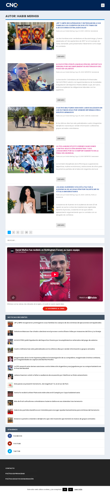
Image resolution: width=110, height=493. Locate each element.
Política (93, 195)
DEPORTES (88, 72)
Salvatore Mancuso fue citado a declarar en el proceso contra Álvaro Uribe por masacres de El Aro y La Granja (57, 331)
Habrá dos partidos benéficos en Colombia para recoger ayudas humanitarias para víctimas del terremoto (56, 410)
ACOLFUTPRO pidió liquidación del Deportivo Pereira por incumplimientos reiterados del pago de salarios (79, 66)
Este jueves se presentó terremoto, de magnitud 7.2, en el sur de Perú (41, 384)
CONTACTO (10, 468)
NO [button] (71, 489)
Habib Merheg (70, 31)
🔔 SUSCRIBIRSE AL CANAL (55, 308)
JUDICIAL (87, 31)
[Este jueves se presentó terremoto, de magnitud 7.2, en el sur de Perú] (10, 385)
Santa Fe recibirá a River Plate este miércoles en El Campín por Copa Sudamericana (47, 393)
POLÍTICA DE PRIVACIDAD (15, 474)
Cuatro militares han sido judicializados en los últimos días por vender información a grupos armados (79, 110)
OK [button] (65, 489)
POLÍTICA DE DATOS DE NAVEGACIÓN (19, 479)
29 (26, 232)
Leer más (60, 56)
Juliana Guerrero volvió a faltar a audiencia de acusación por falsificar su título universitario (77, 189)
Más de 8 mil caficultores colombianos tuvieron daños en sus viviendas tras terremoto (48, 401)
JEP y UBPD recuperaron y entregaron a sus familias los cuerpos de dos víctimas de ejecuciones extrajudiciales (78, 25)
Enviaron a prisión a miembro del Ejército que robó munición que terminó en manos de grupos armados (54, 419)
